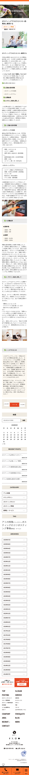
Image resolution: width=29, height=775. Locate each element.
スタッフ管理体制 (6, 700)
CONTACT (21, 684)
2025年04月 (6, 548)
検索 (24, 420)
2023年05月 (6, 592)
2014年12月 (6, 665)
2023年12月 (6, 561)
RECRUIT (5, 722)
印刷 (16, 705)
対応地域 (4, 705)
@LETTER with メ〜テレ (20, 709)
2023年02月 (6, 605)
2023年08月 (6, 579)
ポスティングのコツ (9, 501)
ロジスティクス (18, 700)
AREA (4, 718)
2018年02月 (6, 622)
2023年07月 (6, 583)
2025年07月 (6, 540)
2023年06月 (6, 587)
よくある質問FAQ (6, 707)
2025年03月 (6, 553)
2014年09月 (6, 670)
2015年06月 (6, 661)
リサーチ (17, 707)
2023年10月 (6, 570)
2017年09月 (6, 639)
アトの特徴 (6, 493)
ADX (3, 709)
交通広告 (17, 698)
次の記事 (22, 404)
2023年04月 (6, 596)
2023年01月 (6, 609)
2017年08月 (6, 644)
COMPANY (6, 714)
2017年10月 (6, 635)
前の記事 (7, 403)
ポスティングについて (7, 698)
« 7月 (3, 444)
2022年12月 (6, 613)
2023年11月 (6, 566)
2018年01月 (6, 626)
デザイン (17, 702)
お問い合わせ (21, 748)
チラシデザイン (7, 497)
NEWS (17, 722)
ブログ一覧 (14, 404)
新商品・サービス (8, 510)
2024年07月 (6, 557)
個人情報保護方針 (24, 762)
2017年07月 (6, 648)
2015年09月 (6, 652)
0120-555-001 (8, 684)
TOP (3, 691)
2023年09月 (6, 574)
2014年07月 (6, 674)
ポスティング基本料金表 (7, 702)
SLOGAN (18, 691)
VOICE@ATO (20, 714)
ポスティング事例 (8, 27)
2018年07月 (6, 618)
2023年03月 (6, 600)
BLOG (17, 718)
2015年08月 (6, 657)
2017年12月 (6, 631)
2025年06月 (6, 544)
